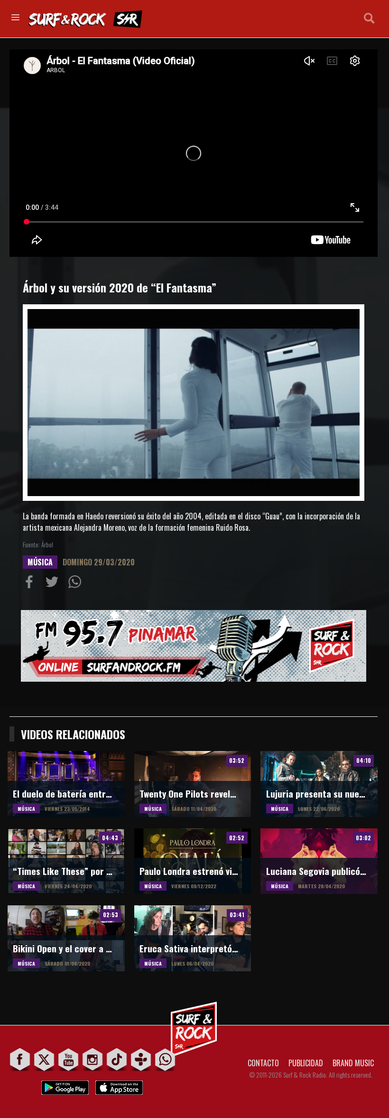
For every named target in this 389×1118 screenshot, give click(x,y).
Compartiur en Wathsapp (76, 583)
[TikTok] (117, 1059)
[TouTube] (68, 1059)
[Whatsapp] (165, 1059)
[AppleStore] (119, 1085)
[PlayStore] (65, 1085)
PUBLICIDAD (305, 1063)
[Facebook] (20, 1059)
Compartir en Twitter (54, 583)
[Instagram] (92, 1059)
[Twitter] (44, 1059)
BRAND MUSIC (353, 1063)
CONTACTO (263, 1063)
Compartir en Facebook (31, 583)
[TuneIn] (141, 1059)
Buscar (369, 18)
